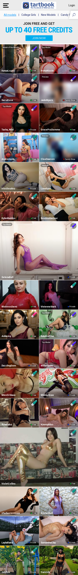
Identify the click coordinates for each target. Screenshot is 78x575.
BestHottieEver (49, 218)
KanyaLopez (8, 70)
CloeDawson (48, 159)
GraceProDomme (50, 129)
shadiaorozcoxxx (11, 513)
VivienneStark (48, 306)
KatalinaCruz (47, 336)
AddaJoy (6, 336)
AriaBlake (7, 424)
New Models (48, 14)
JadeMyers (47, 100)
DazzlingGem (9, 365)
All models (10, 14)
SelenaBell (7, 277)
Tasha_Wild (7, 129)
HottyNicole (47, 70)
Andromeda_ (9, 159)
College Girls (28, 14)
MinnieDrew (47, 395)
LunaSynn (46, 188)
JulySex (6, 572)
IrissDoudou (8, 188)
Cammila (45, 572)
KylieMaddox (8, 218)
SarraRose (7, 100)
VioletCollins (9, 483)
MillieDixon (47, 365)
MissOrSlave (9, 395)
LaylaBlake (7, 542)
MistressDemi (9, 306)
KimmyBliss (47, 424)
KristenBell (47, 513)
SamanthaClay (48, 542)
